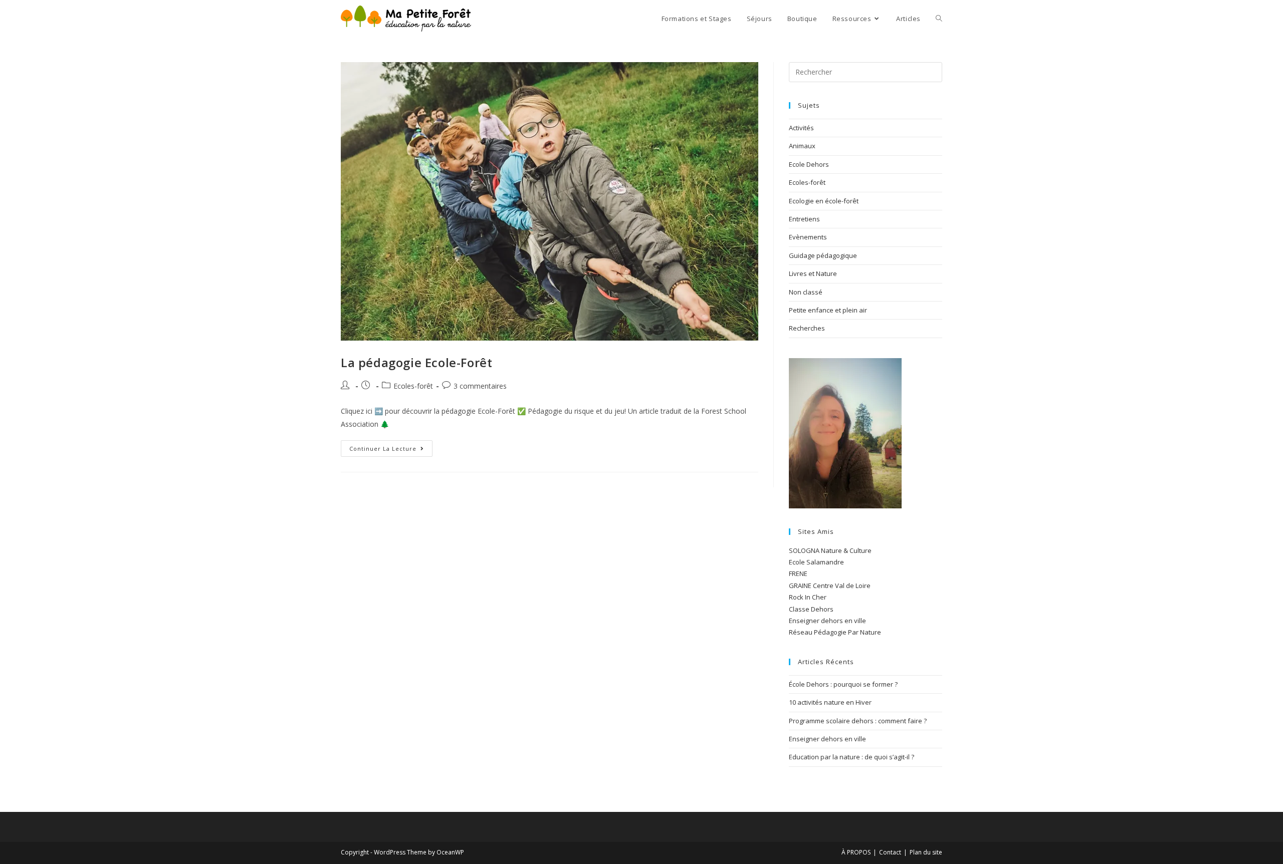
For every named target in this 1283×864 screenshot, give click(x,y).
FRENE (798, 573)
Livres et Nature (813, 273)
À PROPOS (856, 852)
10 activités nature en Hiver (830, 702)
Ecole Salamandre (816, 561)
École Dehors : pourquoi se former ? (843, 684)
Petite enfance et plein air (828, 310)
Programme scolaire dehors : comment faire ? (858, 720)
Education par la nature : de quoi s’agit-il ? (851, 756)
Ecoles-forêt (413, 386)
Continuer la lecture (391, 446)
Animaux (802, 145)
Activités (801, 127)
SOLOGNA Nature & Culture (830, 550)
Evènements (808, 236)
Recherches (807, 328)
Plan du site (926, 852)
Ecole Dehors (809, 164)
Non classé (805, 292)
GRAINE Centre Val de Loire (830, 585)
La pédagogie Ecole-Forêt (416, 362)
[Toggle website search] (939, 18)
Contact (890, 852)
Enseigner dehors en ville (827, 620)
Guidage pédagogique (823, 255)
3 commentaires (480, 386)
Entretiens (804, 218)
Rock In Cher (807, 597)
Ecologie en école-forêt (824, 200)
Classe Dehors (811, 609)
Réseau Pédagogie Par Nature (835, 632)
